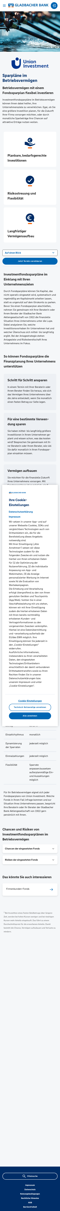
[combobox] (30, 252)
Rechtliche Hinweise (30, 1198)
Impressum (30, 1185)
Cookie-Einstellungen (30, 700)
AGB (30, 1202)
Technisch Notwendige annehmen (30, 707)
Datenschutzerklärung (21, 511)
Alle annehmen (30, 716)
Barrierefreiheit (30, 1207)
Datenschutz (30, 1189)
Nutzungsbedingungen (30, 1194)
